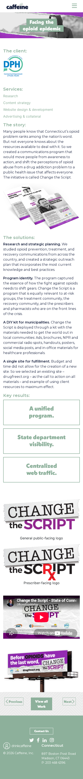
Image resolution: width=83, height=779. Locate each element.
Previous (15, 701)
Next (68, 701)
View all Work (41, 704)
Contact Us (41, 731)
